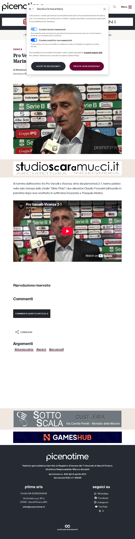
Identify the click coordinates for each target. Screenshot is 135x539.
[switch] (34, 40)
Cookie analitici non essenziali (55, 40)
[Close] (104, 9)
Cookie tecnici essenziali (52, 30)
